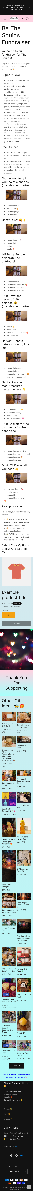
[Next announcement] (29, 7)
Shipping (4, 606)
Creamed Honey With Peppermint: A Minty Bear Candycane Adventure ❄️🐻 (8, 755)
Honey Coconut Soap (8, 929)
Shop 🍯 (7, 1114)
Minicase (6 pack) (21, 747)
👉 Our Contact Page (12, 1139)
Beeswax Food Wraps (23, 1054)
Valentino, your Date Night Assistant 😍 (8, 842)
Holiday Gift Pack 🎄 (22, 970)
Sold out (16, 623)
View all (16, 1065)
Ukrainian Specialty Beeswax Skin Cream (8, 1029)
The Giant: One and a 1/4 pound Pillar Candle (24, 938)
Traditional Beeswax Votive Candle (23, 781)
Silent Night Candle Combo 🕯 (23, 905)
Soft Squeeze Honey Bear (22, 838)
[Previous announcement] (4, 7)
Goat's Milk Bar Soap (23, 806)
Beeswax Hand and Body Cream (9, 1001)
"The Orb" (21, 1033)
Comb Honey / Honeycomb (23, 726)
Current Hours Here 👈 (13, 1100)
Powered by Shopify (16, 1189)
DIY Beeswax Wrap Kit (22, 870)
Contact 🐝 (8, 1109)
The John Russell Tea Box (24, 996)
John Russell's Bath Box (8, 784)
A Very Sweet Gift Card (7, 725)
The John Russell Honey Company (19, 1187)
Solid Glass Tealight (6, 886)
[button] (4, 18)
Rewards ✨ (8, 1119)
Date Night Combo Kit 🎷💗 (9, 810)
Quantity (5, 610)
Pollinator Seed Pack (8, 1052)
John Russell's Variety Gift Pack (9, 911)
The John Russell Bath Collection (9, 970)
